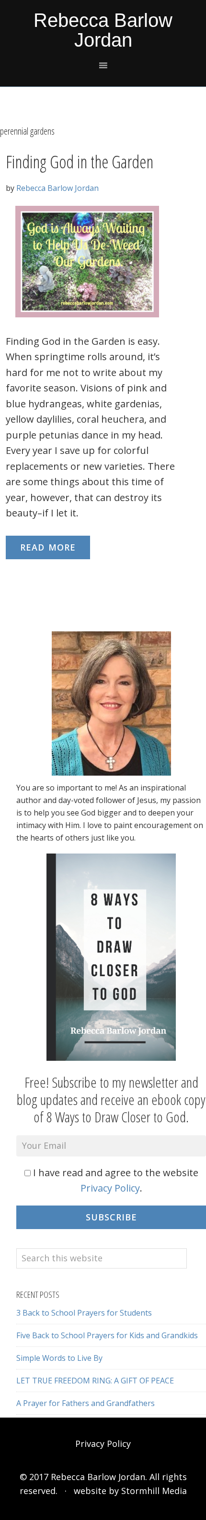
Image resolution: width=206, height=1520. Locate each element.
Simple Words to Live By (59, 1358)
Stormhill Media (154, 1490)
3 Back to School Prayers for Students (84, 1312)
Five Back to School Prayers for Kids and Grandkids (107, 1335)
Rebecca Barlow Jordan (103, 30)
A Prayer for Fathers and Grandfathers (85, 1403)
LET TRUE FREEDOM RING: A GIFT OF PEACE (95, 1380)
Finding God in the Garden (79, 162)
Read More (48, 547)
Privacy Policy (110, 1187)
